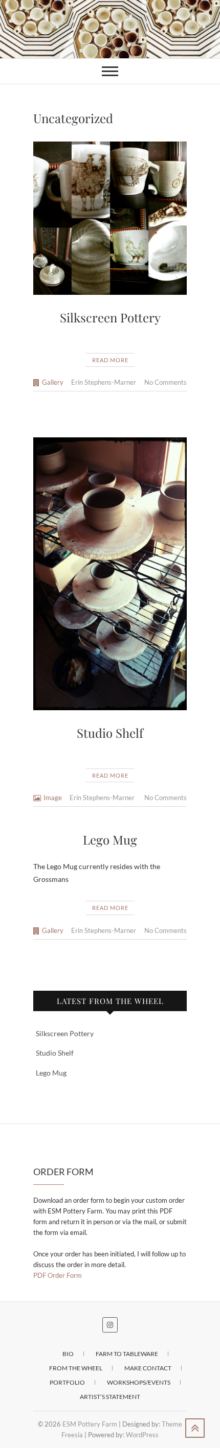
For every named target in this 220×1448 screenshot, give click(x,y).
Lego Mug (110, 839)
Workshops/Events (138, 1382)
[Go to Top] (195, 1428)
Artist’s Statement (110, 1396)
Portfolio (67, 1382)
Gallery (52, 382)
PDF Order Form (57, 1275)
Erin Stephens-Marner (103, 382)
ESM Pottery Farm (89, 1424)
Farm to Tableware (127, 1354)
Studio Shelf (110, 733)
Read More (110, 360)
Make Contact (147, 1368)
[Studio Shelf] (110, 573)
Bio (68, 1354)
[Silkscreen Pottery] (110, 218)
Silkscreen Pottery (110, 317)
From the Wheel (75, 1368)
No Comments (165, 382)
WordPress (142, 1435)
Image (52, 797)
